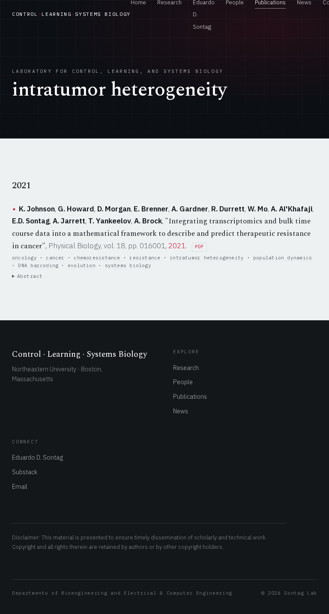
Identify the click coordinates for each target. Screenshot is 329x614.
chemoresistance (97, 258)
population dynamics (282, 258)
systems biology (128, 265)
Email (19, 486)
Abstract (30, 276)
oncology (24, 258)
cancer (55, 258)
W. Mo (258, 209)
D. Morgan (114, 209)
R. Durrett (228, 209)
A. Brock (148, 221)
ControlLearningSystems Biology (71, 14)
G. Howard (76, 209)
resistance (144, 258)
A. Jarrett (69, 221)
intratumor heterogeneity (207, 258)
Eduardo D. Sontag (37, 457)
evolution (82, 265)
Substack (24, 472)
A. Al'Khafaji (291, 209)
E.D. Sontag (31, 221)
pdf (199, 247)
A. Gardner (189, 209)
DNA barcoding (38, 265)
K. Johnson (37, 209)
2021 (176, 245)
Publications (190, 396)
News (180, 411)
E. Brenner (151, 209)
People (183, 382)
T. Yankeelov (109, 221)
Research (186, 368)
